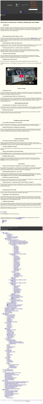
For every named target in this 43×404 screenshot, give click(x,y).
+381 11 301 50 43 (38, 12)
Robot (8, 348)
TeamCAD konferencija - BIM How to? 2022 (17, 282)
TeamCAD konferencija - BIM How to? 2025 (17, 243)
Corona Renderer (10, 361)
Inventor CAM (10, 333)
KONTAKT (34, 1)
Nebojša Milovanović (18, 289)
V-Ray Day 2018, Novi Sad (12, 306)
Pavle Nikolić (16, 266)
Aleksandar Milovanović (18, 275)
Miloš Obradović (17, 290)
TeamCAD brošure (8, 311)
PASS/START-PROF (13, 366)
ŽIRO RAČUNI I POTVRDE (12, 236)
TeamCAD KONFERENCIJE (12, 239)
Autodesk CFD (10, 337)
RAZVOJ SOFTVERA (8, 369)
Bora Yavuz (16, 255)
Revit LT (8, 345)
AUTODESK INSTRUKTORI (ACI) (12, 393)
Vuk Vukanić (16, 249)
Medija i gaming (8, 350)
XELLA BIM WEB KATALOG (11, 377)
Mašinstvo (8, 328)
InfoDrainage (9, 320)
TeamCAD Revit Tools (9, 370)
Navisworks (9, 349)
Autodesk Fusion (21, 217)
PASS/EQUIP (11, 365)
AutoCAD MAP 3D (10, 317)
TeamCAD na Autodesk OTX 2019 (14, 305)
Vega (8, 368)
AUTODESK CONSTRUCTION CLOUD (13, 372)
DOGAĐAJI (8, 238)
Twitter (4, 221)
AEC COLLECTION (11, 315)
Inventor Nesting (11, 331)
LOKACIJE (9, 235)
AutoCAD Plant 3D (10, 336)
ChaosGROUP (10, 360)
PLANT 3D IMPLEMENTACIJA (11, 386)
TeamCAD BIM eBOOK (9, 378)
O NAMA (6, 232)
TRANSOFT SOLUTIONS (12, 321)
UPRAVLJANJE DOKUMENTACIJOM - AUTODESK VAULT (17, 381)
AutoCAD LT (9, 324)
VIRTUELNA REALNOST (10, 387)
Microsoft (9, 359)
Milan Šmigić (16, 248)
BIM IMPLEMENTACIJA (10, 373)
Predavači (13, 244)
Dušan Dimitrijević (17, 291)
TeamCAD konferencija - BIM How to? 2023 (17, 279)
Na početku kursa (10, 397)
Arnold (8, 355)
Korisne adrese (9, 326)
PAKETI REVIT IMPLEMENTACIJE (12, 374)
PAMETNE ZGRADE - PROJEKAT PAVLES (13, 385)
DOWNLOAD (34, 7)
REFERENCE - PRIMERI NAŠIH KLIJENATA (14, 308)
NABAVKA (34, 3)
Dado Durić (16, 267)
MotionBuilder (9, 354)
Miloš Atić (16, 260)
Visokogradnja (7, 338)
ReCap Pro (9, 325)
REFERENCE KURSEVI (9, 309)
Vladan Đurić (16, 270)
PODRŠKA (34, 5)
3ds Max (8, 352)
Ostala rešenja (7, 357)
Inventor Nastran (11, 332)
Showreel (14, 277)
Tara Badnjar (16, 246)
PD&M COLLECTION (11, 329)
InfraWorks (9, 318)
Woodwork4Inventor (12, 334)
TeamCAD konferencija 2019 (14, 295)
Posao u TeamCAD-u (9, 312)
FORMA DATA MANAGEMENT (15, 341)
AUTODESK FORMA (11, 340)
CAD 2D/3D (8, 322)
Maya (8, 353)
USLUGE (5, 380)
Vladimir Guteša (17, 251)
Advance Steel (9, 347)
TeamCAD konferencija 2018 (14, 299)
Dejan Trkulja (16, 252)
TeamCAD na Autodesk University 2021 (15, 304)
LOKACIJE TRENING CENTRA (11, 391)
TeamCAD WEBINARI (11, 303)
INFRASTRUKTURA (10, 314)
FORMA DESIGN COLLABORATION (16, 342)
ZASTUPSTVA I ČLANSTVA (10, 307)
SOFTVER (6, 313)
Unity (8, 362)
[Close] (0, 230)
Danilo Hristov (16, 269)
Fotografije (14, 278)
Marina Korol (16, 247)
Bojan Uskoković (17, 264)
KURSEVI (6, 389)
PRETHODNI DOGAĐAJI (12, 302)
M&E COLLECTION (11, 351)
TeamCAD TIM (10, 234)
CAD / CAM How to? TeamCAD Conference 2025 (18, 241)
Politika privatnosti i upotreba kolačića (11, 310)
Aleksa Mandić (16, 272)
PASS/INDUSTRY (12, 367)
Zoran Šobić (16, 250)
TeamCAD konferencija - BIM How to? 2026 (17, 240)
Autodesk (5, 211)
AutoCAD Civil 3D (10, 316)
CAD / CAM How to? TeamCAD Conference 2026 (18, 242)
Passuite (8, 363)
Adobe (8, 358)
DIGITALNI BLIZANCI (9, 379)
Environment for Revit (11, 346)
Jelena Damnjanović (17, 273)
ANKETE (7, 396)
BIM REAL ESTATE (9, 376)
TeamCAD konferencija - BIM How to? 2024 (17, 253)
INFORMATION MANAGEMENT (11, 383)
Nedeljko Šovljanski (17, 268)
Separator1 (9, 327)
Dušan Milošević (17, 258)
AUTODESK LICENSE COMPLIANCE (12, 388)
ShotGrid (8, 356)
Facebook (5, 220)
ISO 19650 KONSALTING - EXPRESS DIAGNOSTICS (15, 382)
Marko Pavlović (17, 265)
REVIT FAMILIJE (8, 375)
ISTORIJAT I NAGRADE (12, 237)
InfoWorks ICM (10, 319)
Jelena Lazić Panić (17, 257)
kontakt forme (19, 218)
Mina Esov (16, 245)
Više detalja (27, 401)
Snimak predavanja (15, 294)
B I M (4, 371)
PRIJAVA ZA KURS (8, 395)
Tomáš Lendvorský (17, 285)
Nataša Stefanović (17, 261)
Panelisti (13, 271)
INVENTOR (9, 330)
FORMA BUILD (12, 343)
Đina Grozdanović (17, 288)
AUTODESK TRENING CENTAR (11, 390)
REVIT (8, 344)
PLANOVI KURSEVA (9, 392)
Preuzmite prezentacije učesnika (17, 296)
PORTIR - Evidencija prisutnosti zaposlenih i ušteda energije (15, 384)
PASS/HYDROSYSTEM (14, 364)
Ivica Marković (16, 262)
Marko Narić (16, 286)
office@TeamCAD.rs (4, 229)
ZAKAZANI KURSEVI (9, 394)
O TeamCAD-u (7, 233)
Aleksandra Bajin (17, 263)
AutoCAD (9, 323)
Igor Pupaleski (16, 256)
